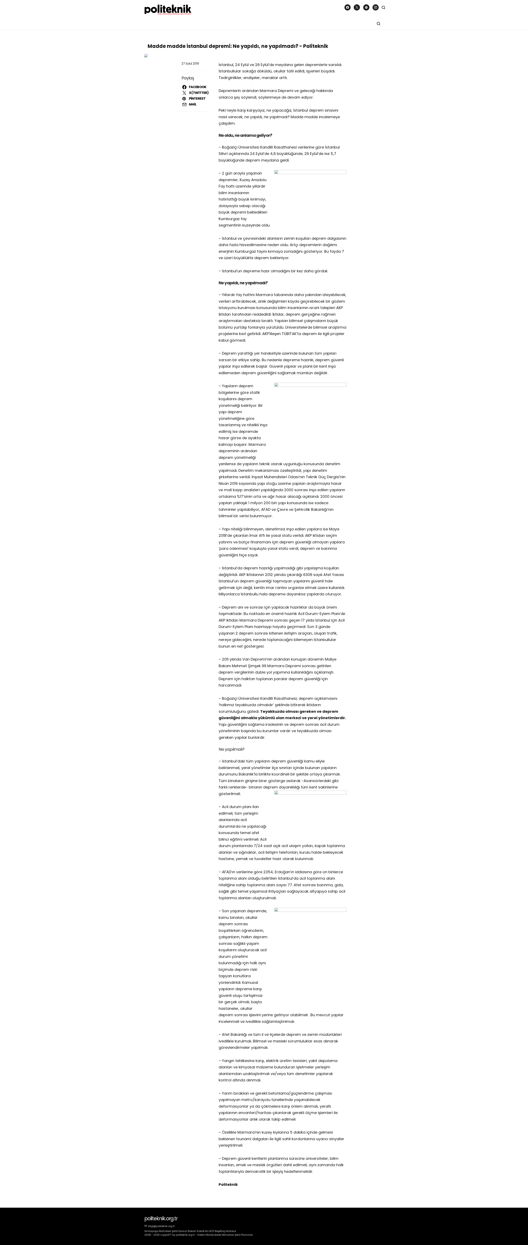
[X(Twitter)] (357, 7)
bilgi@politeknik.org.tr (161, 1226)
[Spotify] (366, 7)
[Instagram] (375, 7)
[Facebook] (347, 7)
